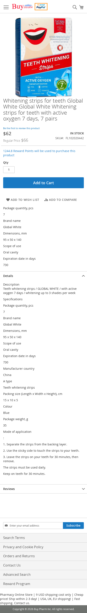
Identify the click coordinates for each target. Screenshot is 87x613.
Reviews (9, 489)
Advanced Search (17, 574)
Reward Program (16, 583)
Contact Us (12, 565)
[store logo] (30, 6)
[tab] (43, 275)
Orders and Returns (19, 556)
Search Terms (14, 537)
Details (8, 276)
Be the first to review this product (21, 128)
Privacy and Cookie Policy (23, 547)
